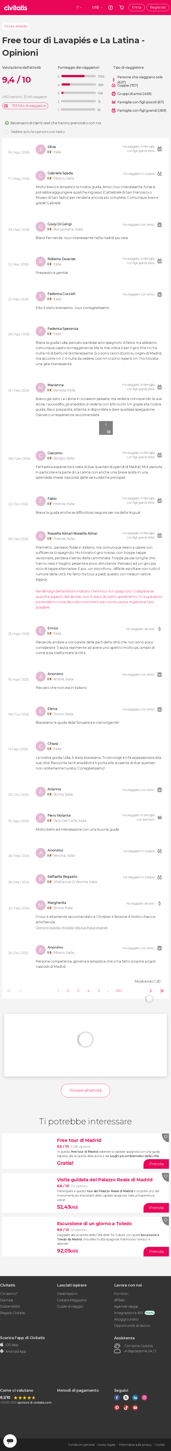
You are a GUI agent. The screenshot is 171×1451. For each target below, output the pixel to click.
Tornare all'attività (15, 26)
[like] (165, 1137)
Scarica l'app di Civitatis (22, 1337)
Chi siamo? (9, 1294)
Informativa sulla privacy (135, 1445)
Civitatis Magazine (71, 1300)
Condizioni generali (81, 1445)
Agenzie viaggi (126, 1306)
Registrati (158, 7)
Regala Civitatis (12, 1313)
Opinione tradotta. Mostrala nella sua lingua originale (72, 927)
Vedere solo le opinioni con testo (38, 132)
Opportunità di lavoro (132, 1326)
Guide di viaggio (70, 1306)
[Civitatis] (15, 7)
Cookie (160, 1445)
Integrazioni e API (128, 1313)
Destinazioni (67, 1294)
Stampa (6, 1300)
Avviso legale (107, 1445)
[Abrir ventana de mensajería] (10, 1441)
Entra (136, 7)
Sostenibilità (10, 1306)
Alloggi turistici (126, 1319)
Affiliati (119, 1300)
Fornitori (121, 1294)
